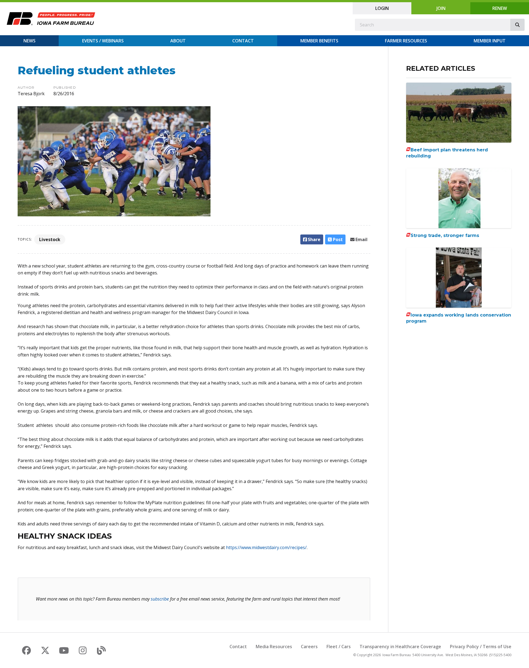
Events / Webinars (103, 41)
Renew (499, 8)
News (29, 41)
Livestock (49, 239)
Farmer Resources (406, 41)
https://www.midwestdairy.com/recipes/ (266, 547)
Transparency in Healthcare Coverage (400, 647)
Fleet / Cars (338, 647)
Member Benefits (319, 41)
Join (441, 8)
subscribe (160, 599)
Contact (243, 41)
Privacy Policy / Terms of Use (480, 647)
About (178, 41)
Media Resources (274, 647)
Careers (309, 647)
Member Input (490, 41)
